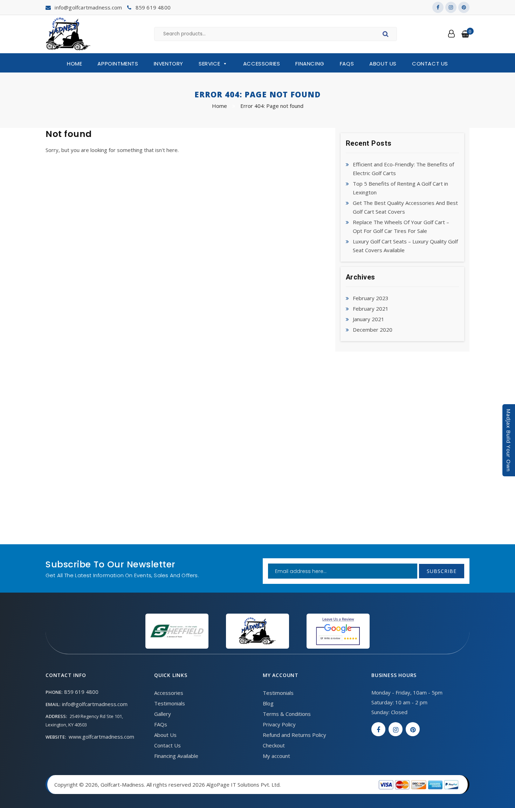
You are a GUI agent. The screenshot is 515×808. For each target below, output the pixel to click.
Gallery (162, 713)
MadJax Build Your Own (508, 440)
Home (74, 63)
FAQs (347, 63)
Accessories (261, 63)
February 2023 (371, 298)
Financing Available (176, 755)
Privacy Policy (279, 724)
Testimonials (169, 703)
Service (209, 63)
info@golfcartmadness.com (88, 7)
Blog (268, 703)
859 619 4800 (153, 7)
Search (387, 35)
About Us (383, 63)
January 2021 (368, 319)
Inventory (168, 63)
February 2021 (371, 308)
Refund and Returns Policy (294, 734)
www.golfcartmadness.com (101, 736)
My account (276, 755)
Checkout (274, 745)
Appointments (117, 63)
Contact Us (430, 63)
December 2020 (372, 329)
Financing (309, 63)
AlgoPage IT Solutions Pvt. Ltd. (243, 784)
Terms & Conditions (287, 713)
